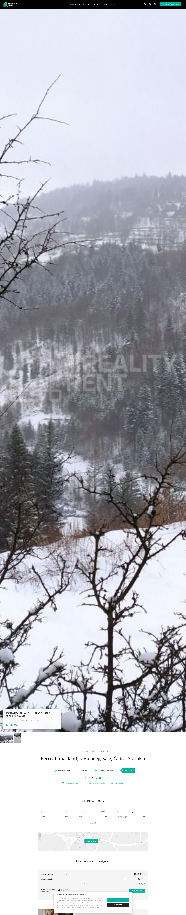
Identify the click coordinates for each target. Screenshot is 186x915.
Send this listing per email (96, 783)
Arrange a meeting (72, 783)
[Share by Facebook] (99, 778)
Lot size (81, 812)
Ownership (120, 812)
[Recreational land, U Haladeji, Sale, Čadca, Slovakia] (93, 370)
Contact (114, 4)
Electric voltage (122, 817)
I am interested (137, 890)
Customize (118, 905)
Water (81, 817)
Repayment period (47, 879)
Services (97, 4)
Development (75, 4)
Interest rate (45, 884)
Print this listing (119, 783)
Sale (86, 752)
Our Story (87, 4)
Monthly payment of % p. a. (48, 890)
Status (43, 817)
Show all (93, 823)
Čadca (93, 752)
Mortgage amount (47, 874)
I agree (118, 900)
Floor (43, 812)
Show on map (91, 841)
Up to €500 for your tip (170, 4)
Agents (105, 4)
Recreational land (104, 752)
